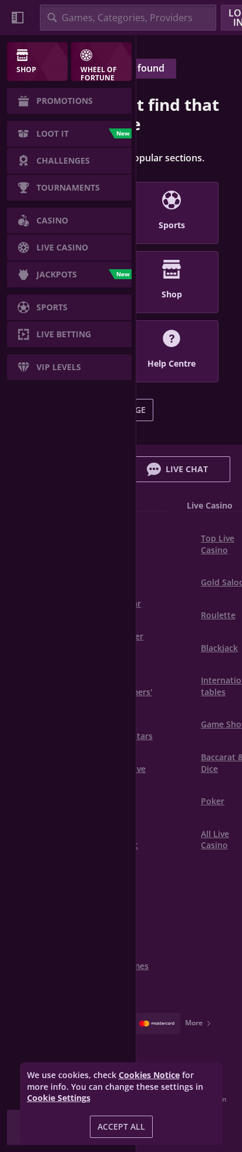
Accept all (121, 1126)
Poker (212, 801)
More (194, 1023)
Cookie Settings (58, 1098)
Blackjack (219, 647)
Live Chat (187, 469)
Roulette (218, 615)
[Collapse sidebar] (17, 17)
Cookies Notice (149, 1074)
